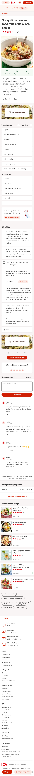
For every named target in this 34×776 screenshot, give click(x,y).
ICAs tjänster (6, 670)
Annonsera (5, 725)
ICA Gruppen (5, 710)
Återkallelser (5, 749)
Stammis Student (6, 691)
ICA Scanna (5, 675)
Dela (15, 99)
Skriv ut (7, 99)
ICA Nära (4, 712)
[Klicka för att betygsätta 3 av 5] (17, 369)
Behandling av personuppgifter (11, 754)
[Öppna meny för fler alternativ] (10, 511)
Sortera (28, 377)
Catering (4, 660)
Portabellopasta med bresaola (22, 579)
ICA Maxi (4, 720)
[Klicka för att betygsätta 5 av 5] (23, 369)
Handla (4, 651)
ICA (3, 704)
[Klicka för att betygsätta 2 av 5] (13, 369)
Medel (27, 74)
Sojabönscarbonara (19, 522)
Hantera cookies (6, 756)
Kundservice (6, 743)
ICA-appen (5, 673)
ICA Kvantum (5, 717)
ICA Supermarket (6, 715)
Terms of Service (18, 478)
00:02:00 (10, 282)
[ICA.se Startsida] (13, 3)
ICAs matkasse (6, 657)
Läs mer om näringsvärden (16, 497)
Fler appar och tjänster (8, 681)
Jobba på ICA (5, 728)
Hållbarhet (5, 733)
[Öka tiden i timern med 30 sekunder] (15, 281)
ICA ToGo (4, 678)
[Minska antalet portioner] (18, 125)
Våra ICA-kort (5, 699)
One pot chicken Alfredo (20, 536)
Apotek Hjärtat (6, 662)
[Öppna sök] (19, 2)
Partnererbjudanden (8, 696)
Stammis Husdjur (6, 694)
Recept (6, 13)
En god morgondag (7, 738)
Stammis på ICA (7, 685)
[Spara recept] (10, 508)
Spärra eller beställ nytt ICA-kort (11, 752)
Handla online (6, 654)
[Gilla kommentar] (7, 415)
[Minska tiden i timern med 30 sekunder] (4, 281)
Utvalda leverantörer (8, 723)
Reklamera (5, 746)
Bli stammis (5, 689)
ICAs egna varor (6, 707)
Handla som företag (7, 665)
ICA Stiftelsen (5, 736)
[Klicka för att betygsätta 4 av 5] (20, 369)
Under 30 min (6, 74)
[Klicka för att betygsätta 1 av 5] (10, 369)
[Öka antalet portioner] (31, 125)
